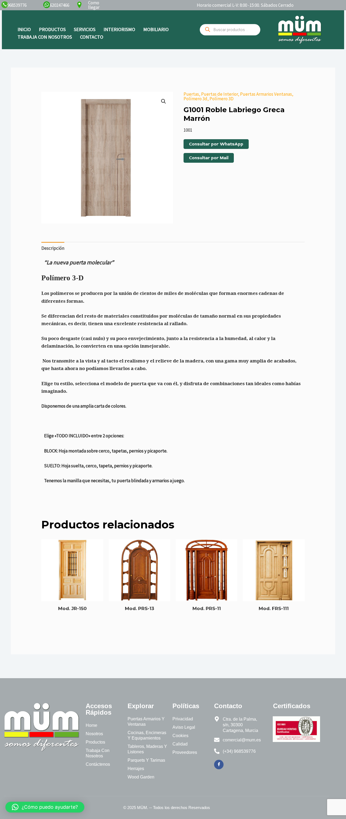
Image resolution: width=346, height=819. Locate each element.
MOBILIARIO (156, 29)
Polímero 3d (195, 99)
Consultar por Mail (208, 158)
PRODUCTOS (52, 29)
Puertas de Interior (219, 94)
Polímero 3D (221, 99)
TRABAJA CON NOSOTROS (45, 37)
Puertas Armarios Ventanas (266, 94)
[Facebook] (219, 764)
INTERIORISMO (119, 29)
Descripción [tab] (52, 248)
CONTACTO (91, 37)
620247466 (59, 5)
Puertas (191, 94)
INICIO (24, 29)
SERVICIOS (84, 29)
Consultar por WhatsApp (216, 144)
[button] (163, 101)
